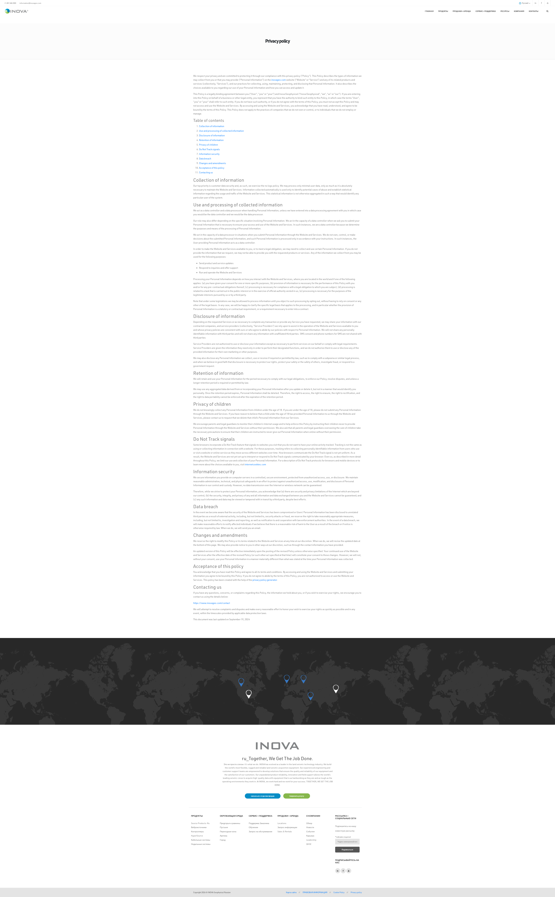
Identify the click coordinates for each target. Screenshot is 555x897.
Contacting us (206, 172)
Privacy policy (356, 892)
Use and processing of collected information (221, 130)
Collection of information (211, 126)
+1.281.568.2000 (10, 3)
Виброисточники (199, 827)
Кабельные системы (200, 839)
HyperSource (197, 835)
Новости (310, 827)
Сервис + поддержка (486, 11)
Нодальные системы (200, 844)
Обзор (309, 823)
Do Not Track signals (209, 149)
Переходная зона (228, 831)
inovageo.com (278, 79)
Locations (282, 823)
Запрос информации (287, 827)
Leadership (311, 839)
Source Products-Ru (200, 823)
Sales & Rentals (285, 831)
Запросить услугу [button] (296, 796)
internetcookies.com (255, 464)
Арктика (223, 835)
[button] (249, 694)
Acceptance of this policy (211, 167)
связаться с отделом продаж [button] (262, 796)
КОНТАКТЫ (533, 11)
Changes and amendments (212, 163)
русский (525, 3)
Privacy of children (208, 144)
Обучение (253, 827)
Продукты (443, 11)
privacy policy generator (264, 579)
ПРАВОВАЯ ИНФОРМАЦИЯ (315, 892)
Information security (209, 153)
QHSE (308, 844)
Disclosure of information (212, 135)
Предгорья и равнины (230, 823)
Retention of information (211, 140)
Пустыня (224, 827)
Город (222, 839)
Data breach (205, 158)
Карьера (310, 835)
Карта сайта (291, 892)
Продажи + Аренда (462, 11)
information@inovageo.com (30, 3)
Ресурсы (505, 11)
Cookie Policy (338, 892)
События (310, 831)
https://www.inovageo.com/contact (211, 602)
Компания (519, 11)
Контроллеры (197, 831)
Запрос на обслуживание (260, 831)
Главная (429, 11)
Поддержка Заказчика (259, 823)
